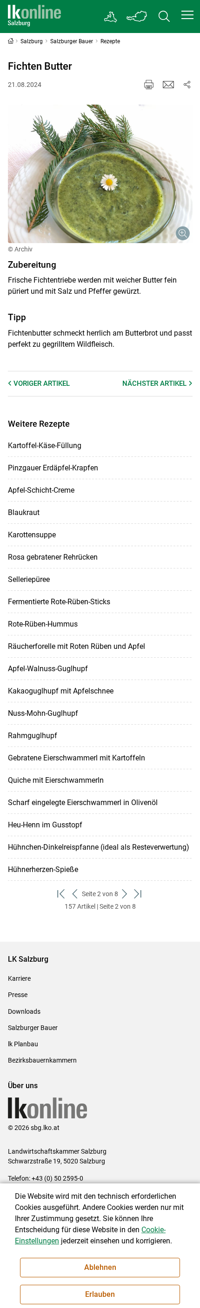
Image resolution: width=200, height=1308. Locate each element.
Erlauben (100, 1294)
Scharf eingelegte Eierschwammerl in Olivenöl (83, 802)
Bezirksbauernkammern (42, 1060)
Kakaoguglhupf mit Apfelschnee (60, 691)
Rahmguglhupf (32, 735)
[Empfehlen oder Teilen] (187, 84)
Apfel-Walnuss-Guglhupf (48, 668)
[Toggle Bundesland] (137, 16)
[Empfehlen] (168, 84)
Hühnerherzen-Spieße (43, 869)
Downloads (24, 1011)
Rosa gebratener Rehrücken (53, 557)
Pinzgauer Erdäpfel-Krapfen (53, 467)
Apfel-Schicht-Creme (41, 490)
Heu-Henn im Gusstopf (45, 824)
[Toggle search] (164, 16)
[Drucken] (148, 84)
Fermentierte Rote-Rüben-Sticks (59, 601)
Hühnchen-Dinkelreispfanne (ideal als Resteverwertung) (98, 847)
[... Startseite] (34, 16)
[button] (187, 14)
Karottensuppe (32, 534)
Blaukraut (24, 512)
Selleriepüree (29, 579)
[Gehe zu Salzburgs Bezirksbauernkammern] (111, 17)
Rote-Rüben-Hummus (43, 624)
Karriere (19, 978)
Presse (17, 994)
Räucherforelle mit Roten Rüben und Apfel (76, 646)
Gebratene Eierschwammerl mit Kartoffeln (76, 757)
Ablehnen (100, 1267)
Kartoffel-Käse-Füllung (44, 445)
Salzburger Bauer (33, 1027)
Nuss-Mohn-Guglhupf (43, 713)
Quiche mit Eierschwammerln (56, 780)
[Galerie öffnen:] (100, 174)
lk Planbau (23, 1044)
